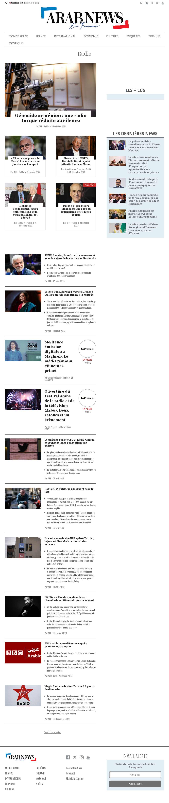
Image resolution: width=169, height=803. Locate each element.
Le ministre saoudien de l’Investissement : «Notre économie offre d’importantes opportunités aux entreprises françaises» (144, 165)
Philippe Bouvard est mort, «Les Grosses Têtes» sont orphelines (142, 213)
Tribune (154, 36)
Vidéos (39, 784)
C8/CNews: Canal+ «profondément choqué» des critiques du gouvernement (69, 599)
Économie (91, 36)
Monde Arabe (18, 36)
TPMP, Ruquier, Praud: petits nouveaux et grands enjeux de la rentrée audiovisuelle (70, 257)
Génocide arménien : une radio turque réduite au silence (50, 118)
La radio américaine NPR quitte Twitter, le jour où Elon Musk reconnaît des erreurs (69, 541)
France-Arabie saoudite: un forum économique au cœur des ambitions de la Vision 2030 (143, 199)
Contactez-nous (74, 768)
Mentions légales (75, 779)
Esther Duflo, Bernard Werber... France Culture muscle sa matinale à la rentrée (69, 293)
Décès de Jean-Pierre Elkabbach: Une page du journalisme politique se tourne (76, 210)
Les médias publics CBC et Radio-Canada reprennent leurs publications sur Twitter (69, 442)
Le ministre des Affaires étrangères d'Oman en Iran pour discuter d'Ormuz (143, 229)
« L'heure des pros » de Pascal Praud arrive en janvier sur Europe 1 (25, 161)
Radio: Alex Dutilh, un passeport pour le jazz (69, 490)
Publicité (70, 773)
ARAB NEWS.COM (17, 3)
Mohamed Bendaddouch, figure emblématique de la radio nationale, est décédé (25, 211)
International (65, 36)
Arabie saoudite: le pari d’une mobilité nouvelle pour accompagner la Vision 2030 (143, 184)
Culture (112, 36)
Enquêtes (133, 36)
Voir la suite (52, 732)
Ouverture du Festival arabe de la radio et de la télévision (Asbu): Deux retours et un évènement (60, 405)
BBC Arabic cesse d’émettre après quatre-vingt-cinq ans (66, 645)
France (41, 36)
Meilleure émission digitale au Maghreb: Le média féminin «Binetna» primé (58, 356)
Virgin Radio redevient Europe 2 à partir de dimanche (70, 688)
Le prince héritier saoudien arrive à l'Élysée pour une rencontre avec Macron (144, 146)
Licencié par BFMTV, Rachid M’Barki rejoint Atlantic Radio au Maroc (76, 161)
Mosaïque (16, 43)
